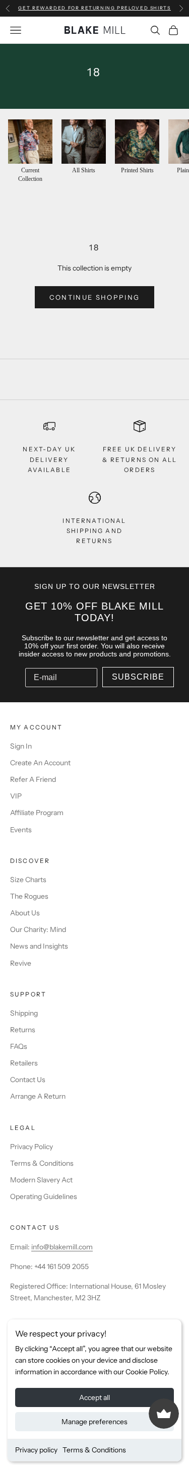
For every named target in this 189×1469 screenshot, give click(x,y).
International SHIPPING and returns (94, 531)
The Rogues (29, 896)
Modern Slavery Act (41, 1179)
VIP (16, 795)
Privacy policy (36, 1449)
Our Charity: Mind (38, 929)
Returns (22, 1029)
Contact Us (27, 1079)
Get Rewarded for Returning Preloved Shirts (94, 8)
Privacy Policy (31, 1146)
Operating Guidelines (43, 1196)
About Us (25, 912)
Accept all (94, 1397)
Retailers (24, 1062)
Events (21, 829)
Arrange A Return (38, 1096)
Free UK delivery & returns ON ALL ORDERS (139, 459)
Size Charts (28, 879)
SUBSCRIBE (138, 677)
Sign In (21, 746)
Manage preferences (94, 1421)
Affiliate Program (37, 812)
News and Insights (39, 946)
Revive (20, 963)
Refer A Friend (33, 779)
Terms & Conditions (94, 1449)
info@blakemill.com (62, 1246)
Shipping (24, 1013)
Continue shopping (94, 297)
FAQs (18, 1046)
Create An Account (40, 762)
